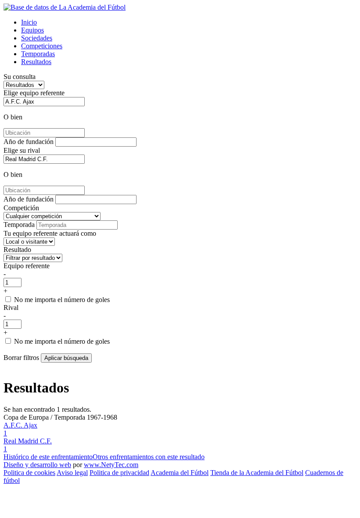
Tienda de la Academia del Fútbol (256, 472)
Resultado (17, 249)
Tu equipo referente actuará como (50, 233)
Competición (21, 208)
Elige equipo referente (34, 93)
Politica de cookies (29, 472)
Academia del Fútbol (180, 472)
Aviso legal (72, 472)
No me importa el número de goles (62, 299)
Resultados (36, 61)
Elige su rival (22, 150)
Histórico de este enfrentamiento (48, 456)
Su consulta (20, 76)
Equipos (32, 30)
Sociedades (36, 38)
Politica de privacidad (119, 472)
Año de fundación (29, 141)
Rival (11, 307)
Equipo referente (27, 266)
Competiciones (41, 46)
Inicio (29, 22)
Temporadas (38, 54)
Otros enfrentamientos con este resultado (149, 456)
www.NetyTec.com (111, 464)
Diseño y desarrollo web (37, 464)
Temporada (19, 224)
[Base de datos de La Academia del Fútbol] (65, 7)
